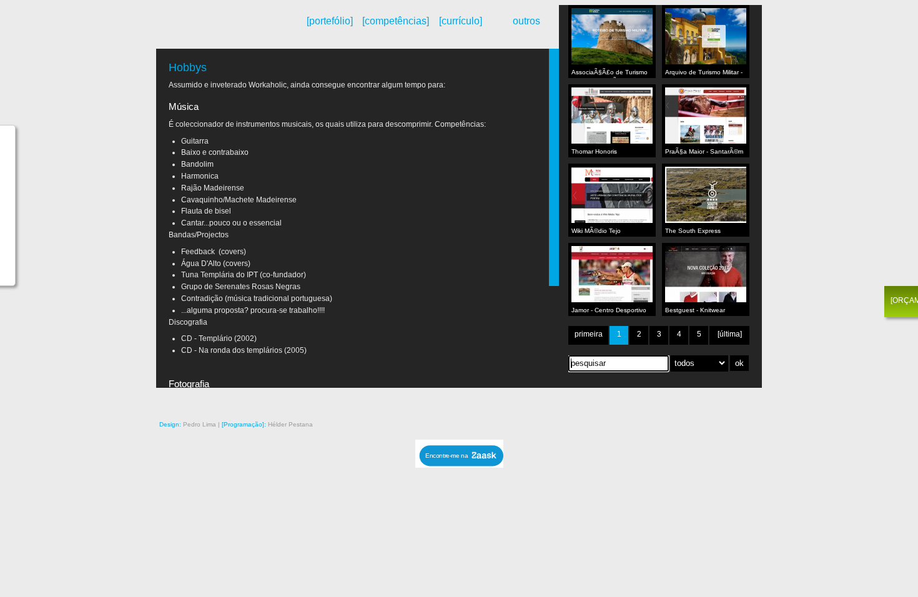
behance (631, 400)
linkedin (736, 400)
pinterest (666, 400)
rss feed (614, 400)
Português (196, 33)
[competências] (395, 21)
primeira (589, 334)
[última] (730, 334)
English (206, 33)
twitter (719, 400)
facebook (701, 400)
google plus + (684, 400)
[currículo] (460, 21)
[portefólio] (330, 21)
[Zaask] (459, 464)
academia (754, 400)
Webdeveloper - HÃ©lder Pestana (225, 27)
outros (526, 21)
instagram (649, 400)
